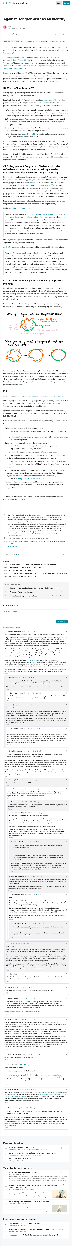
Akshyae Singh (13, 1237)
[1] (24, 68)
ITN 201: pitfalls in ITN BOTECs (20, 1159)
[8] (22, 384)
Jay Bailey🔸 (14, 974)
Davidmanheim (60, 592)
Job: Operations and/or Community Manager (25, 1223)
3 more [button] (62, 41)
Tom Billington (19, 1189)
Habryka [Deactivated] (15, 751)
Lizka (10, 26)
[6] (52, 184)
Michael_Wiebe (14, 780)
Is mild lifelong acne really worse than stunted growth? (29, 1202)
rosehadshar (16, 1149)
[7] (65, 195)
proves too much (34, 660)
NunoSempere (13, 677)
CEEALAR (11, 1225)
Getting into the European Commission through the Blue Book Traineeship (36, 1229)
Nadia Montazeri (59, 588)
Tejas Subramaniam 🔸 (15, 1054)
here (31, 1057)
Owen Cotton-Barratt (58, 596)
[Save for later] (59, 34)
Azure (9, 1065)
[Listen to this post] (55, 34)
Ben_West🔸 (16, 1155)
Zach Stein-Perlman (14, 631)
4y (22, 631)
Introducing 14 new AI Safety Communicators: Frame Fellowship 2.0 (33, 1235)
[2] (22, 136)
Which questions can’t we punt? (20, 1147)
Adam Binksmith (19, 841)
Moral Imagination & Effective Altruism (23, 1172)
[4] (26, 159)
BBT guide (11, 1231)
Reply (6, 673)
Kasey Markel (12, 1203)
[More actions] (67, 34)
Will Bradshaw (12, 1019)
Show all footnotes (12, 546)
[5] (18, 184)
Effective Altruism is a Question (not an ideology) (25, 1011)
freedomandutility (16, 789)
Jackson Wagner (13, 1089)
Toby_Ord (11, 1174)
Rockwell (11, 1189)
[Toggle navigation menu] (3, 3)
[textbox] (35, 615)
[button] (5, 631)
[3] (18, 156)
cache (41, 640)
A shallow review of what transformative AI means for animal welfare (34, 1153)
